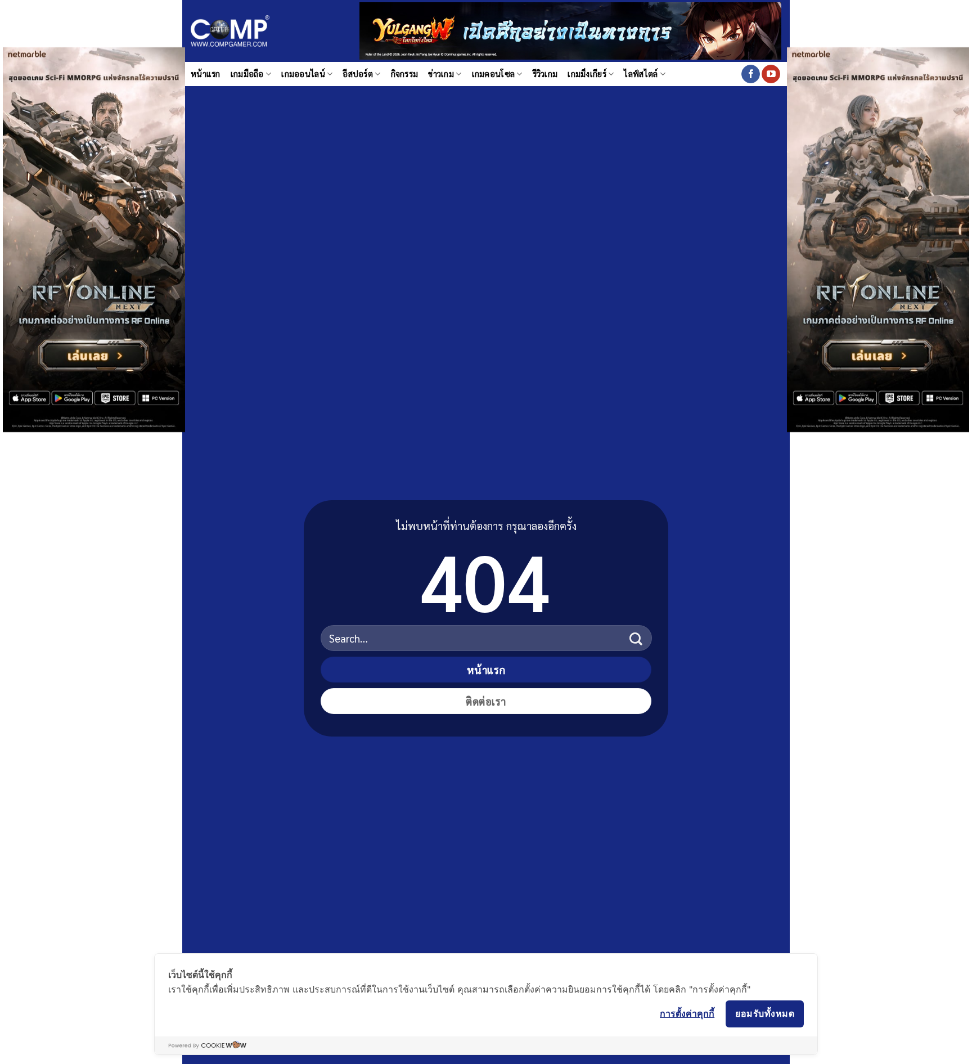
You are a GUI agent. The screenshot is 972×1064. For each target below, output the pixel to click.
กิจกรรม (404, 74)
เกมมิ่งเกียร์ (587, 74)
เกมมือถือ (247, 74)
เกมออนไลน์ (303, 74)
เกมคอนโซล (493, 74)
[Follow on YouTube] (771, 74)
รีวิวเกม (545, 74)
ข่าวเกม (441, 74)
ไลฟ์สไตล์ (641, 74)
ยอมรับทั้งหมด (764, 1013)
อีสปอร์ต (358, 74)
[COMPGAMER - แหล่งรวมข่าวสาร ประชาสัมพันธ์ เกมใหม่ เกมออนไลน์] (230, 31)
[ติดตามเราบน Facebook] (750, 74)
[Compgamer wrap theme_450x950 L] (94, 238)
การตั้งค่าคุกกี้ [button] (687, 1013)
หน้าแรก (205, 74)
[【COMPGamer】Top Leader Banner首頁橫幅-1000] (570, 29)
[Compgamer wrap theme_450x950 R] (878, 238)
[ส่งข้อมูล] (636, 638)
